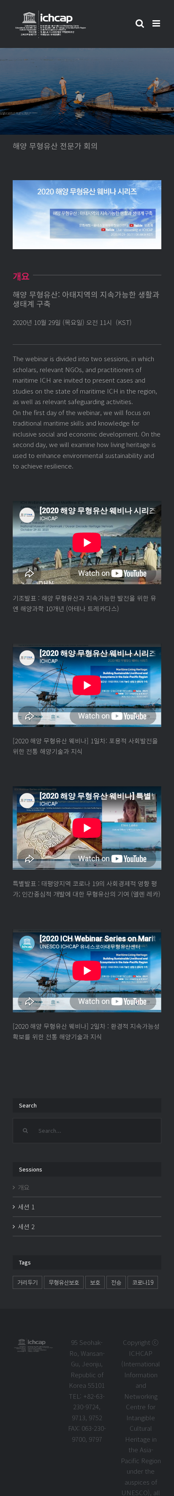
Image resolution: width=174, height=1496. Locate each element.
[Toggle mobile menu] (156, 23)
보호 (95, 1282)
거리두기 (27, 1282)
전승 (116, 1282)
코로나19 (142, 1282)
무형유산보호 (64, 1282)
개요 (24, 1187)
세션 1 (26, 1206)
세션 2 (26, 1226)
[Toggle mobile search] (140, 23)
